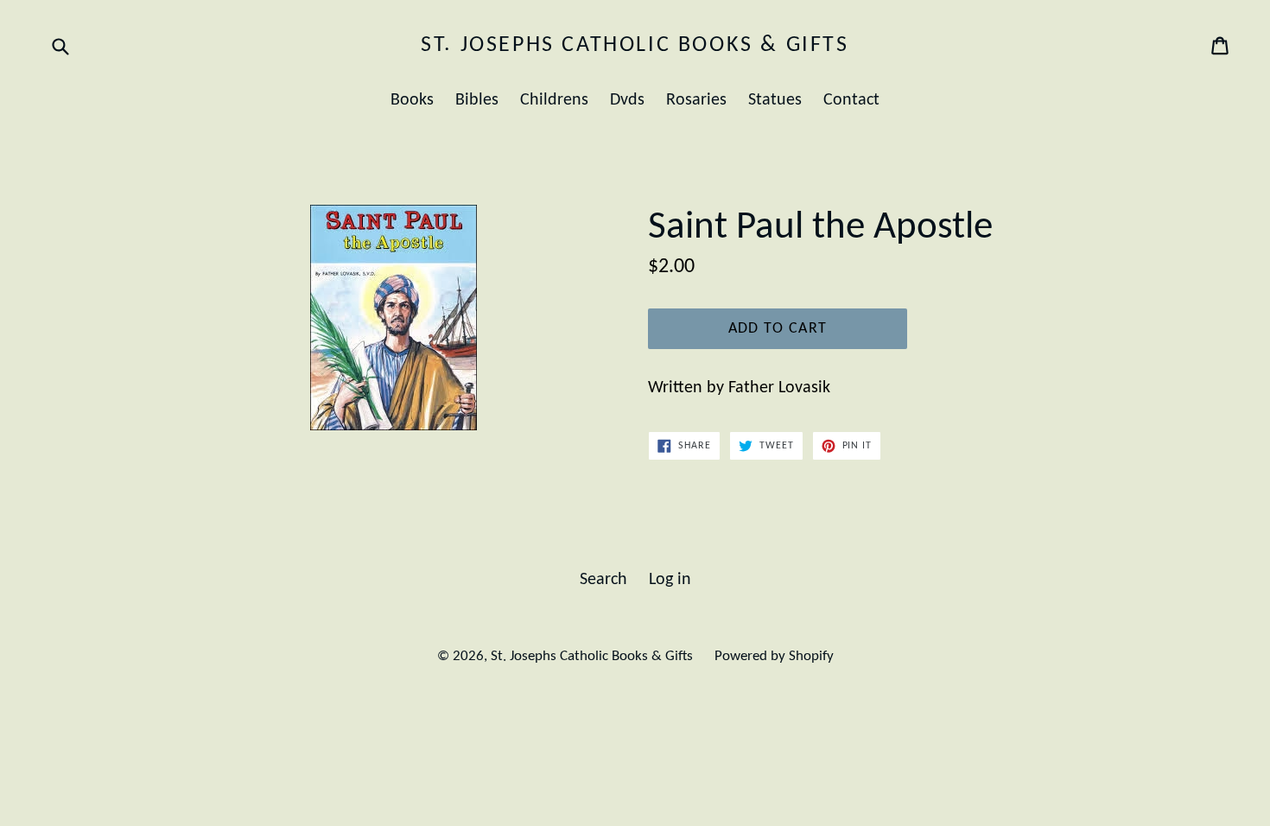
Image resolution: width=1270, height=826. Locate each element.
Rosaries (696, 100)
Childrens (554, 100)
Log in (670, 579)
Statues (775, 100)
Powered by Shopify (774, 656)
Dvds (627, 100)
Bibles (476, 100)
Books (412, 100)
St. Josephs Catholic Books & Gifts (634, 45)
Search (603, 579)
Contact (851, 100)
